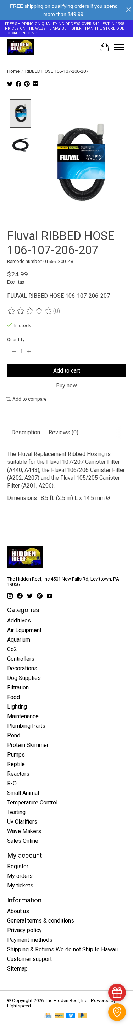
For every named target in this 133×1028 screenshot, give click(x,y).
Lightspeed (19, 1005)
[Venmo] (71, 1016)
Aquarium (18, 639)
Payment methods (29, 939)
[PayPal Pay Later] (82, 1016)
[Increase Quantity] (28, 351)
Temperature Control (32, 802)
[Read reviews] (30, 311)
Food (13, 697)
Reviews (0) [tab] (63, 432)
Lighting (17, 706)
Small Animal (23, 793)
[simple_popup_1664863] (117, 992)
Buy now (66, 385)
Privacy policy (24, 930)
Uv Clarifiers (22, 821)
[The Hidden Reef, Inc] (20, 47)
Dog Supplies (24, 678)
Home (13, 71)
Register (17, 866)
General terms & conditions (40, 920)
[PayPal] (59, 1016)
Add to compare (29, 399)
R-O (12, 783)
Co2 (12, 649)
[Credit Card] (48, 1016)
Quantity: (16, 339)
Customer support (29, 959)
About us (18, 911)
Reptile (16, 764)
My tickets (20, 885)
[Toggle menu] (119, 47)
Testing (16, 812)
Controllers (20, 658)
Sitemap (17, 968)
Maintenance (23, 716)
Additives (19, 620)
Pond (13, 735)
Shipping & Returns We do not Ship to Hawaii (62, 949)
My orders (20, 876)
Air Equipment (24, 630)
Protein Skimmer (28, 745)
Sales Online (22, 840)
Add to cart (66, 370)
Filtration (18, 687)
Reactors (18, 773)
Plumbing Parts (26, 725)
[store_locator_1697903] (117, 1012)
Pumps (16, 754)
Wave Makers (24, 831)
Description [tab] (25, 432)
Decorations (22, 668)
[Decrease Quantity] (13, 351)
